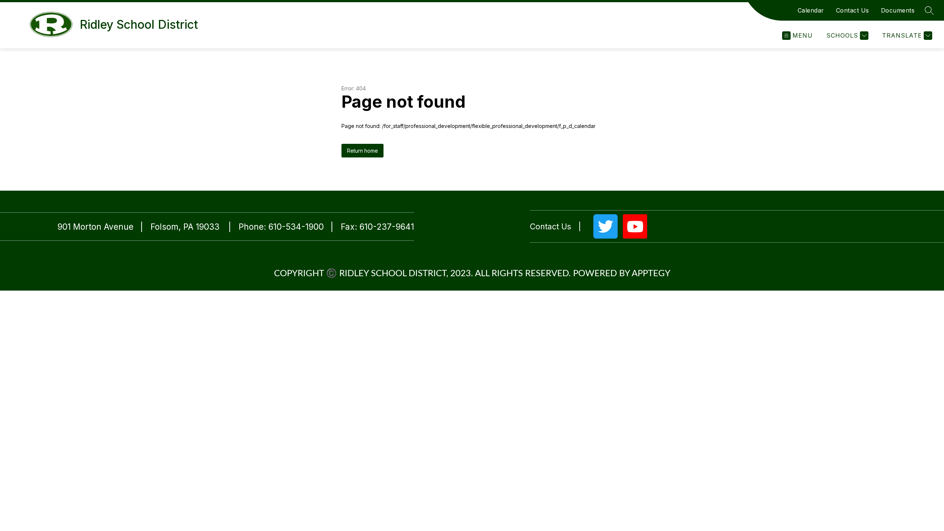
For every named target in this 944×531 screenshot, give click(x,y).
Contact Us (852, 10)
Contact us (550, 226)
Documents (898, 10)
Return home (362, 151)
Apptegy (651, 273)
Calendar (811, 10)
